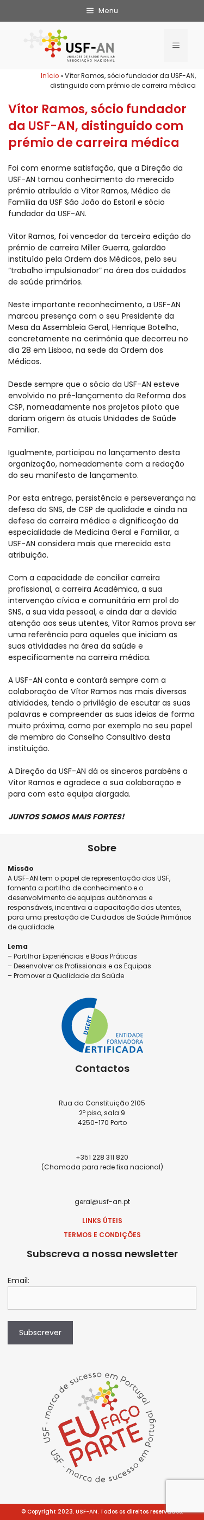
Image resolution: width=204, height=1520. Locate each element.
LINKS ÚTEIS (102, 1220)
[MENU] (176, 45)
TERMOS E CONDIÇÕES (102, 1234)
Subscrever (40, 1332)
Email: (18, 1280)
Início (50, 76)
